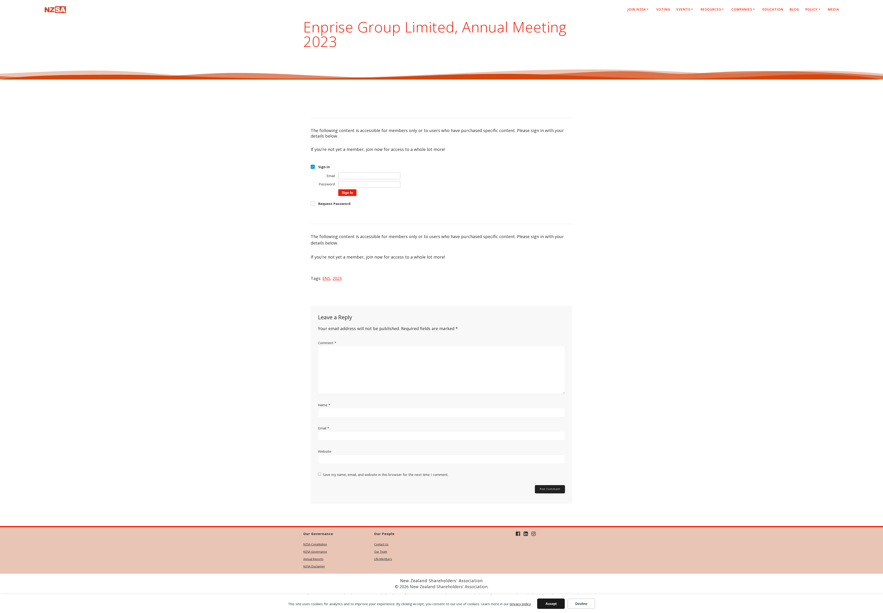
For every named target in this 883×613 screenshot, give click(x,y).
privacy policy (520, 603)
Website (324, 451)
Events (683, 9)
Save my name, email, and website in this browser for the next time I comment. (385, 474)
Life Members (383, 559)
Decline (581, 604)
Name (324, 405)
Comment (327, 342)
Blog (794, 9)
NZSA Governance (315, 552)
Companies (741, 9)
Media (833, 9)
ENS (326, 278)
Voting (663, 9)
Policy (811, 9)
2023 (337, 278)
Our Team (380, 552)
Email (323, 428)
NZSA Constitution (315, 544)
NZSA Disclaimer (314, 566)
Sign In (347, 193)
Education (773, 9)
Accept (551, 604)
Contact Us (381, 544)
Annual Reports (313, 559)
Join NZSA (636, 9)
